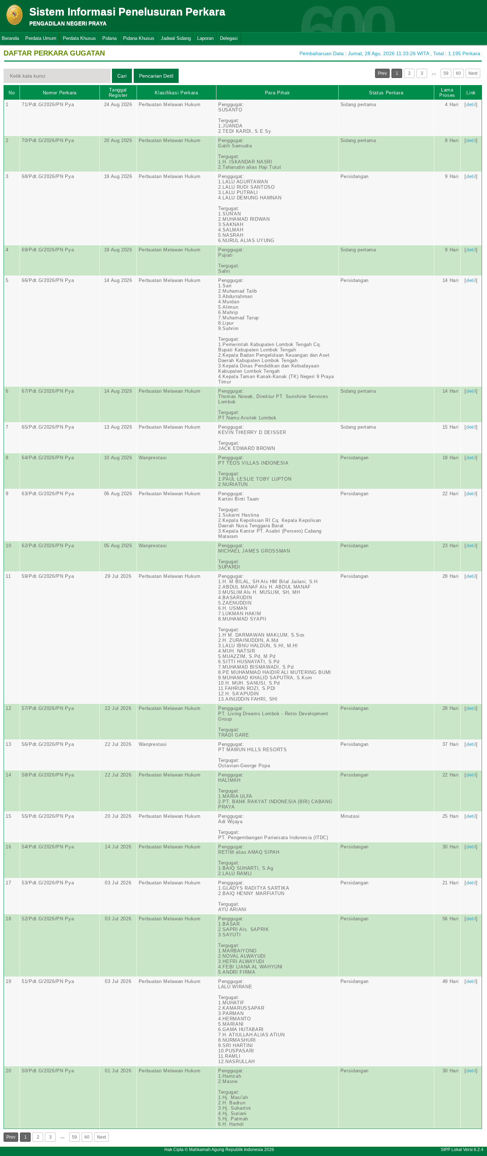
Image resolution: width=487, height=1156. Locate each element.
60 (458, 73)
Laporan (205, 38)
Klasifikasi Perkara (176, 92)
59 (446, 73)
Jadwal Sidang (176, 38)
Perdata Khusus (79, 38)
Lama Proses (447, 92)
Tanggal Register (118, 92)
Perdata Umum (40, 38)
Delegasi (229, 38)
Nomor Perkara (60, 92)
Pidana (109, 38)
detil (471, 104)
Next (472, 73)
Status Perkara (386, 92)
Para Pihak (277, 92)
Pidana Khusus (138, 38)
